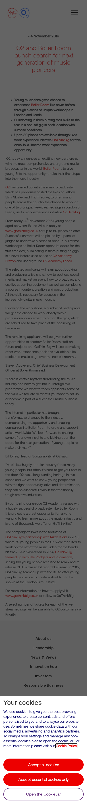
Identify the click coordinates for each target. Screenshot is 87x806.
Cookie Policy (66, 746)
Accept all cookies (43, 764)
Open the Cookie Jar (43, 794)
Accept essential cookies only (43, 779)
